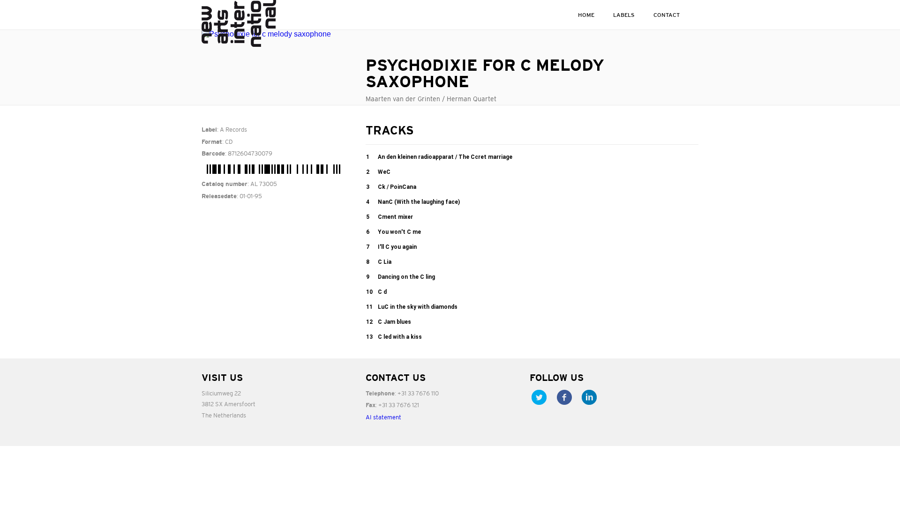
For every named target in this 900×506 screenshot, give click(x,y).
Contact (666, 15)
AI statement (383, 417)
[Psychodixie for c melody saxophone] (277, 34)
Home (586, 15)
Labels (624, 15)
